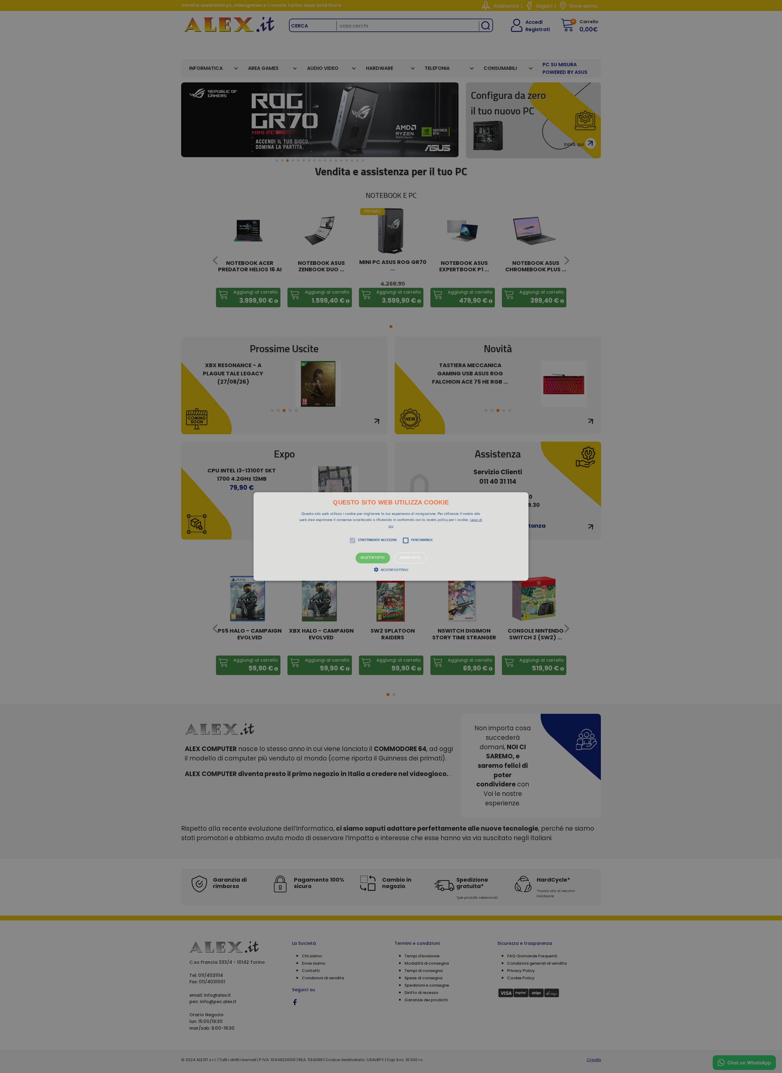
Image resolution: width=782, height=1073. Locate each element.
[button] (391, 536)
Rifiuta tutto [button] (410, 558)
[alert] (391, 536)
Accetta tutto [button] (373, 558)
